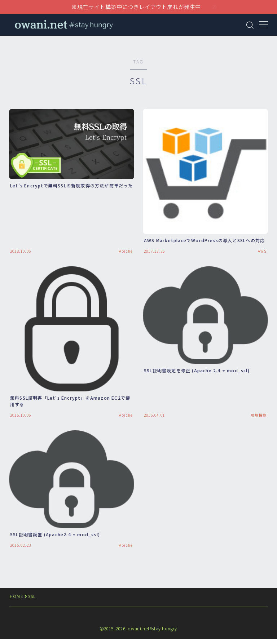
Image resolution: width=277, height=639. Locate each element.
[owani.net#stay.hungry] (63, 25)
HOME (16, 596)
